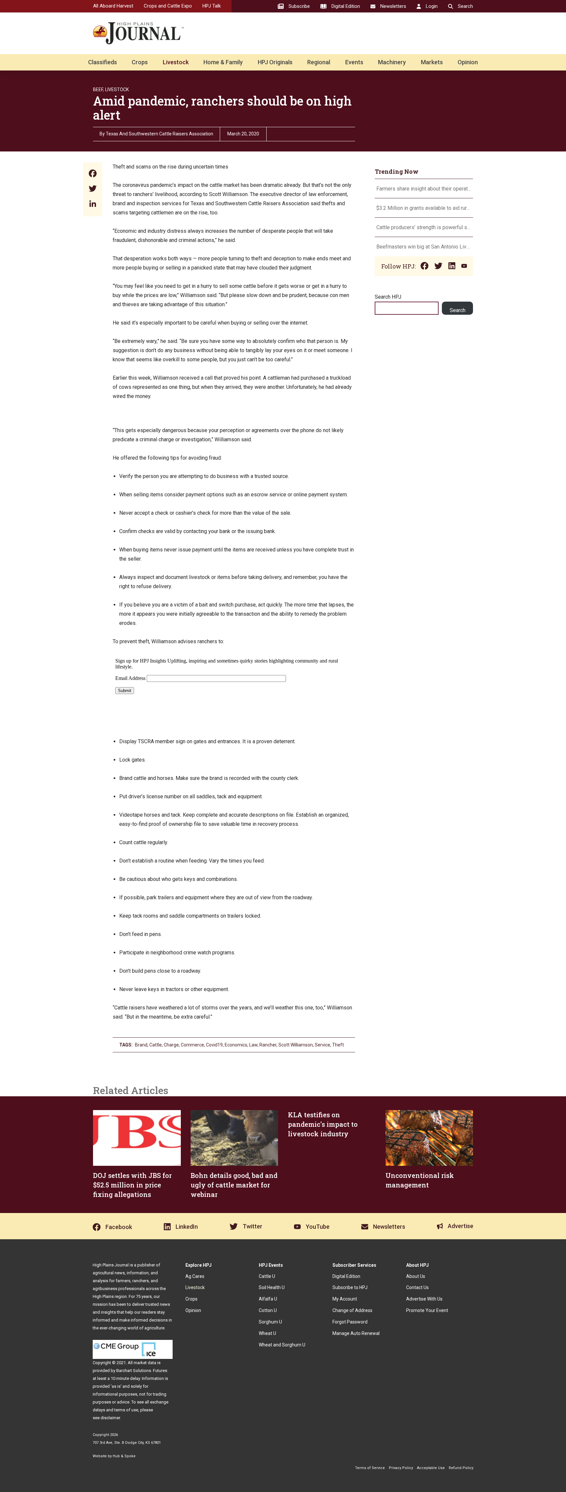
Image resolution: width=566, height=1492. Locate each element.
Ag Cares (194, 1276)
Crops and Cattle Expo (168, 6)
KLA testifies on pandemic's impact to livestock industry (323, 1124)
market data (145, 1362)
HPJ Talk (211, 6)
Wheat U (267, 1333)
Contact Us (417, 1287)
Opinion (468, 62)
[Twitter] (92, 189)
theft (338, 1044)
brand (141, 1044)
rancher (267, 1044)
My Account (344, 1299)
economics (236, 1044)
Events (354, 62)
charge (171, 1044)
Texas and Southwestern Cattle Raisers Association (159, 133)
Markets (432, 62)
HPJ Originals (275, 62)
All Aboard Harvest (113, 6)
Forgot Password (350, 1321)
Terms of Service (370, 1468)
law (253, 1044)
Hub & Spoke (124, 1456)
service (322, 1044)
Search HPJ (388, 297)
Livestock (176, 62)
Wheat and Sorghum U (282, 1344)
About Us (415, 1276)
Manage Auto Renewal (356, 1333)
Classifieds (102, 62)
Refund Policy (461, 1468)
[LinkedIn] (92, 204)
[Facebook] (92, 174)
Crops (140, 62)
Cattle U (267, 1276)
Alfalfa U (268, 1299)
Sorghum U (270, 1321)
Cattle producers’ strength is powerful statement (423, 227)
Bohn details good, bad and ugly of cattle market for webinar (234, 1185)
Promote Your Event (427, 1310)
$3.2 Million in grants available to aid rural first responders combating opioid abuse (423, 208)
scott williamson (295, 1044)
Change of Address (352, 1310)
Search (457, 310)
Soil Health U (272, 1287)
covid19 (214, 1044)
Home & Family (223, 62)
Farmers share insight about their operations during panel (423, 189)
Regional (318, 62)
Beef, (98, 89)
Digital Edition (346, 1276)
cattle (155, 1044)
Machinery (392, 62)
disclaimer (110, 1417)
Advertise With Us (424, 1299)
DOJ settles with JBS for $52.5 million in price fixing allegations (132, 1185)
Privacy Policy (401, 1468)
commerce (192, 1044)
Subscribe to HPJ (350, 1287)
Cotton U (268, 1310)
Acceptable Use (431, 1468)
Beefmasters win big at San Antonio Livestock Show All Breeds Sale (423, 247)
